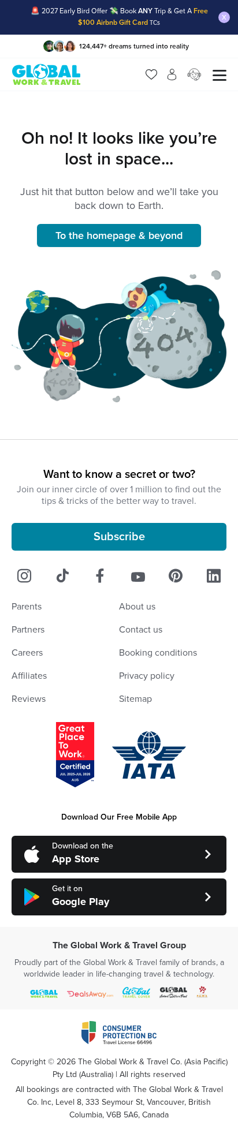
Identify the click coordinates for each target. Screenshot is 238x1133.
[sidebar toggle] (219, 74)
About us (137, 606)
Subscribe (119, 537)
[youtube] (138, 576)
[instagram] (24, 576)
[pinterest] (176, 576)
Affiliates (29, 676)
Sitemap (135, 699)
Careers (27, 653)
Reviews (29, 699)
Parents (27, 606)
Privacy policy (146, 676)
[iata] (149, 755)
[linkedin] (214, 576)
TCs (155, 23)
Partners (28, 629)
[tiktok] (62, 576)
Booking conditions (158, 653)
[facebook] (100, 576)
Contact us (140, 629)
